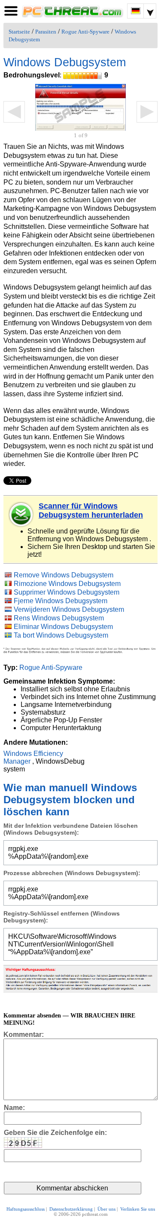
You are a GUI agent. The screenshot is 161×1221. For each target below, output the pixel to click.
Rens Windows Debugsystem (59, 618)
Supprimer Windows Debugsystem (66, 592)
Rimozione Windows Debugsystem (67, 583)
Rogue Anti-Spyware (85, 32)
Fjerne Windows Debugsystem (60, 600)
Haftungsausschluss (25, 1209)
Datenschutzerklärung (71, 1209)
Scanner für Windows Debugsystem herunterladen (91, 510)
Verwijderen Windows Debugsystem (69, 609)
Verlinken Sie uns (137, 1209)
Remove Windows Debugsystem (63, 575)
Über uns (106, 1209)
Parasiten (45, 32)
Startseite (19, 32)
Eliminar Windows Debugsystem (63, 626)
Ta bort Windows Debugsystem (61, 635)
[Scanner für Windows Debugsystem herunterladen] (21, 514)
